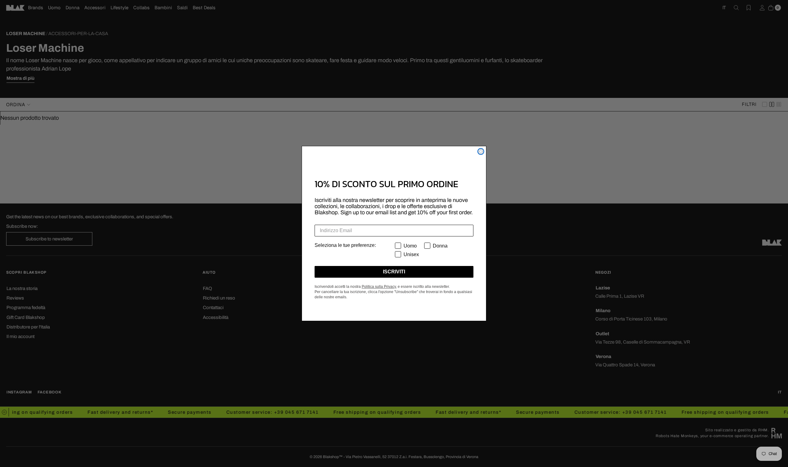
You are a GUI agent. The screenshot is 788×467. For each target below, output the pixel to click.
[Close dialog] (481, 151)
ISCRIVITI (394, 271)
